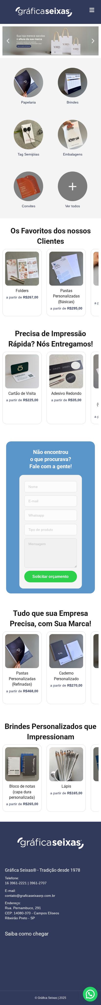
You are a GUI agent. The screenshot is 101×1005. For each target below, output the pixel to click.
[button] (8, 41)
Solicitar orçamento (50, 576)
